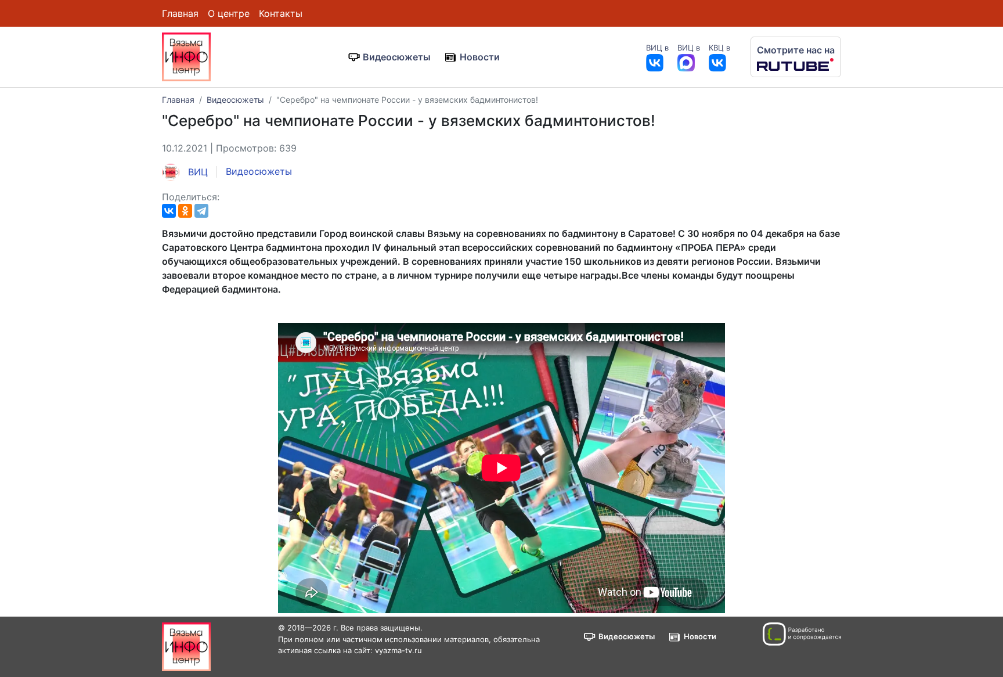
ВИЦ (196, 172)
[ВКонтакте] (169, 211)
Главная (180, 13)
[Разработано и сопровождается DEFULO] (802, 634)
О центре (229, 13)
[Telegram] (201, 211)
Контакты (280, 13)
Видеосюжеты (397, 57)
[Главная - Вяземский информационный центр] (186, 56)
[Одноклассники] (185, 211)
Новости (480, 57)
